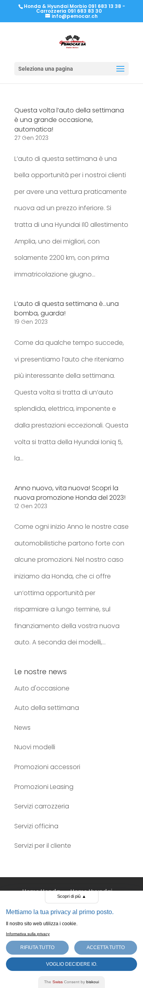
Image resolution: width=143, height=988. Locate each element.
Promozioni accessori (47, 766)
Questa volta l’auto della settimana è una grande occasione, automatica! (69, 120)
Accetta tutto (106, 947)
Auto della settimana (46, 707)
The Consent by (71, 982)
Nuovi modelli (34, 747)
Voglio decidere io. (71, 964)
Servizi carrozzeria (41, 806)
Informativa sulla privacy (28, 934)
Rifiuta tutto (37, 947)
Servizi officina (36, 826)
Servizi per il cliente (42, 845)
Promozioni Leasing (43, 786)
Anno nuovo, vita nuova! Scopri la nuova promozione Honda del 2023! (70, 492)
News (22, 727)
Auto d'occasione (42, 688)
